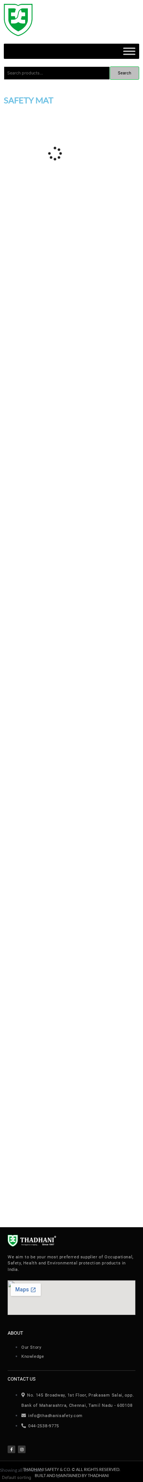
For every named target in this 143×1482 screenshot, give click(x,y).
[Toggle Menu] (129, 51)
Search (124, 73)
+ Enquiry (20, 347)
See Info (52, 347)
